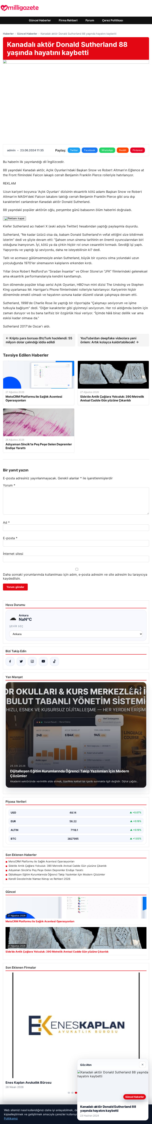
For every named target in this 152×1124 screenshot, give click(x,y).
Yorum (9, 485)
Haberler (8, 33)
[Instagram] (32, 661)
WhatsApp (107, 150)
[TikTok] (54, 661)
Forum (90, 20)
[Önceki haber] (131, 688)
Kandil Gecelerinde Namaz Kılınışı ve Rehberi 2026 (39, 878)
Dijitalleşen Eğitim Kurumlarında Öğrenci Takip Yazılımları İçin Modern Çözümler (57, 874)
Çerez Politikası (112, 20)
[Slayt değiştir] (69, 1093)
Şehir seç (16, 626)
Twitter (74, 150)
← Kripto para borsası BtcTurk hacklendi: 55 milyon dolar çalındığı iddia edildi (39, 340)
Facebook (89, 150)
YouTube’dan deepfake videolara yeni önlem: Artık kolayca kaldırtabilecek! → (109, 340)
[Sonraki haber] (140, 688)
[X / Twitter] (21, 661)
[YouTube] (43, 661)
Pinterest (137, 150)
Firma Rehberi (68, 20)
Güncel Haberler (40, 20)
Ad (6, 522)
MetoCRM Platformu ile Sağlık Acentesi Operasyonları (41, 861)
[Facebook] (10, 661)
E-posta (10, 538)
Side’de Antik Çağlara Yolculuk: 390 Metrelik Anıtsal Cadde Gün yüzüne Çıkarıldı (57, 865)
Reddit (122, 150)
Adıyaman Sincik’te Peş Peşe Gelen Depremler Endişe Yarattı (46, 870)
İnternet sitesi (13, 554)
